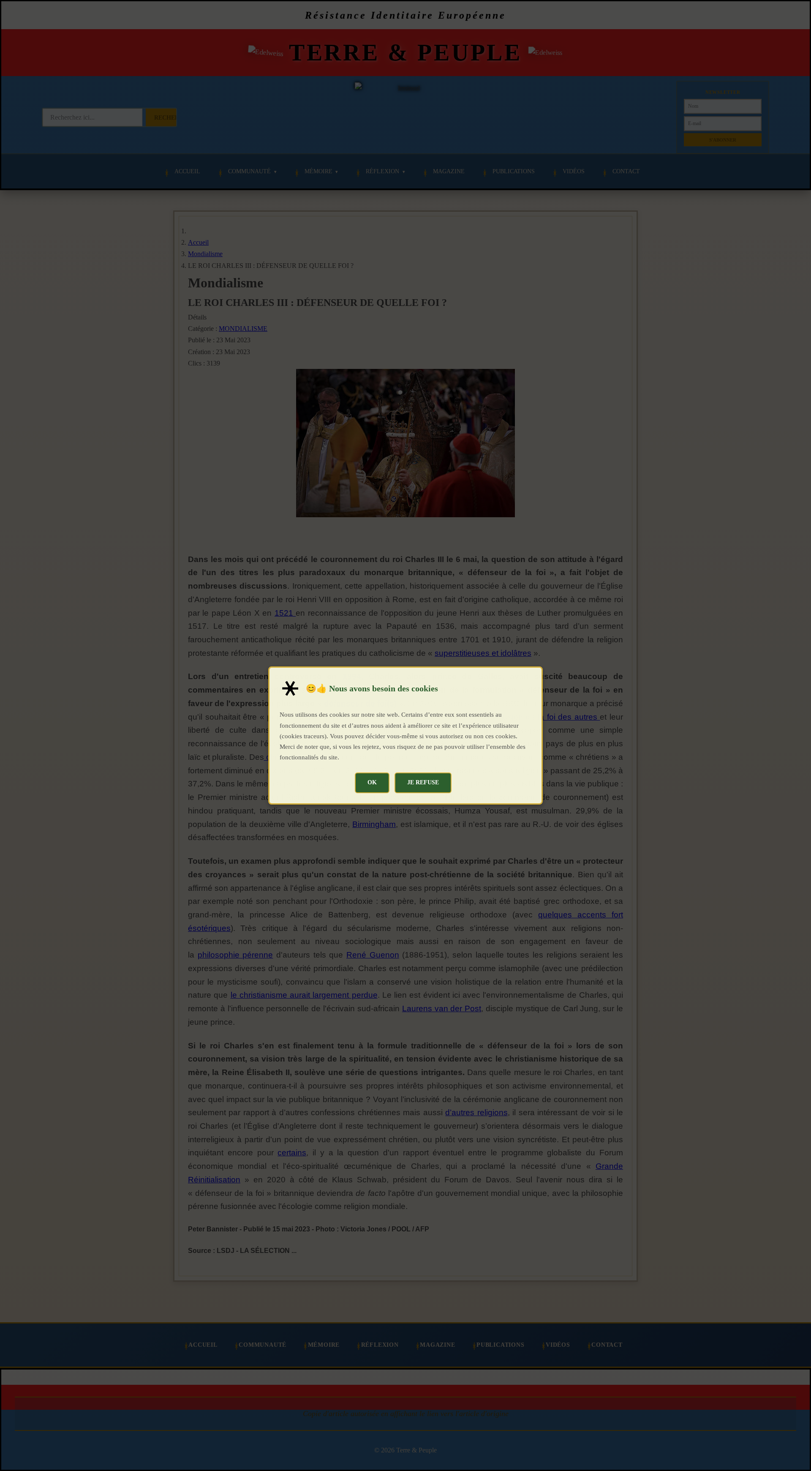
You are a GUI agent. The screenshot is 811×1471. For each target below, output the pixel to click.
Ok (372, 782)
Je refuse (423, 782)
